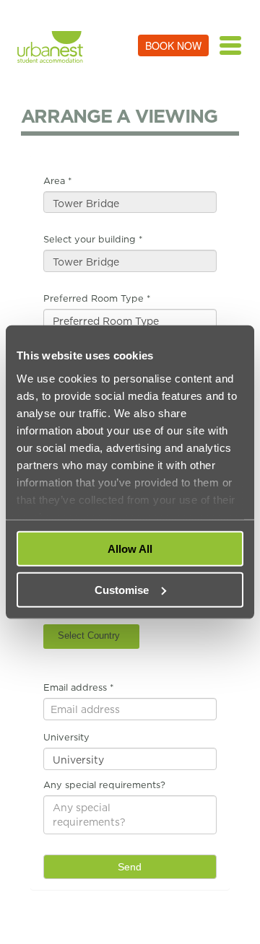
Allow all (130, 549)
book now (173, 45)
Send (130, 867)
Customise (122, 589)
